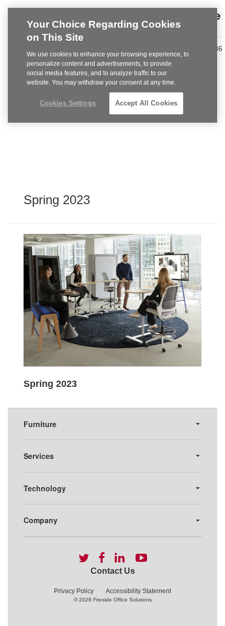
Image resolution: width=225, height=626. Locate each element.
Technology (45, 488)
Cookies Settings (68, 103)
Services (39, 456)
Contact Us (113, 570)
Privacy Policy (74, 591)
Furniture (40, 424)
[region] (112, 65)
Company (41, 520)
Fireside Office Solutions (122, 600)
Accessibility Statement (138, 591)
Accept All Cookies (146, 103)
